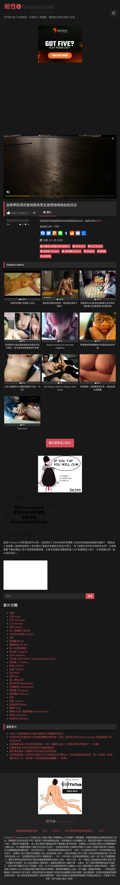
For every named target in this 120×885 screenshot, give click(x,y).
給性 (13, 837)
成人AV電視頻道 (17, 648)
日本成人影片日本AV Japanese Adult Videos (32, 659)
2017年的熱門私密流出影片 (79, 831)
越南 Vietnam (16, 701)
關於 (48, 212)
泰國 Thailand (16, 669)
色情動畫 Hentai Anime (21, 687)
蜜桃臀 (103, 251)
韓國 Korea (15, 708)
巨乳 (11, 637)
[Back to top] (111, 876)
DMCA (55, 831)
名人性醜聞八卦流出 (19, 630)
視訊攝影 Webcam (73, 251)
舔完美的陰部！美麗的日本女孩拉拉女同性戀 (32, 751)
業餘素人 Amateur (51, 251)
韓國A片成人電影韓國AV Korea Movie (29, 711)
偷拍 (99, 221)
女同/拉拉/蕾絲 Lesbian (21, 634)
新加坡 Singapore (18, 652)
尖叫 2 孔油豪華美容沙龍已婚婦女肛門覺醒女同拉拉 (36, 733)
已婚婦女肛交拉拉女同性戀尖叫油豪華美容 (31, 747)
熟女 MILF (14, 673)
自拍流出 (90, 251)
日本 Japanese (17, 655)
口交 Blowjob (96, 246)
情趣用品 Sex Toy (18, 645)
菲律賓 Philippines (19, 690)
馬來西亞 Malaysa (18, 718)
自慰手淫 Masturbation (21, 683)
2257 (101, 831)
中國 (11, 613)
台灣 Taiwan (15, 627)
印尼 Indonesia (17, 620)
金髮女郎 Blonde (18, 704)
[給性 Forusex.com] (60, 9)
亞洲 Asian (80, 246)
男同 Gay (14, 676)
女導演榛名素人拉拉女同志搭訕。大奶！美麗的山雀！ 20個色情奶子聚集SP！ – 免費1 (54, 744)
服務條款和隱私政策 (26, 831)
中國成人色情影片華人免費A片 (56, 246)
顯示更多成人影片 (60, 442)
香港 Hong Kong (17, 715)
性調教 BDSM (16, 641)
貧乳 (11, 697)
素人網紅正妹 (16, 680)
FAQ (44, 831)
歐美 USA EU (16, 666)
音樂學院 (47, 256)
